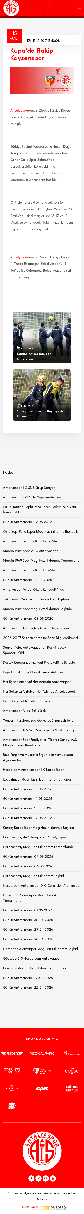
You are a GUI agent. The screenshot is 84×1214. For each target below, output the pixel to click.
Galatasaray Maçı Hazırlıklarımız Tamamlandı (38, 847)
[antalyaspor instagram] (46, 1178)
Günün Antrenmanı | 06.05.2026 (28, 866)
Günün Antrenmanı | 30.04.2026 (28, 920)
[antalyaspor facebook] (31, 1178)
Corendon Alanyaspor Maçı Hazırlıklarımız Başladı (41, 949)
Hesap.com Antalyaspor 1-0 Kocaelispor (33, 770)
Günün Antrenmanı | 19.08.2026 (27, 522)
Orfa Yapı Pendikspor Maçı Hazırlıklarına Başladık (40, 532)
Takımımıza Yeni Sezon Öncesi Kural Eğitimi (36, 599)
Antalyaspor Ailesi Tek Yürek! (25, 711)
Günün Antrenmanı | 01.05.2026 (27, 910)
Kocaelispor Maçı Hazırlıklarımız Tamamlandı (37, 779)
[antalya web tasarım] (28, 1208)
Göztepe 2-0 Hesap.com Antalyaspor (32, 958)
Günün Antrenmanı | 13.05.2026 (27, 808)
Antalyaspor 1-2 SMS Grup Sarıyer (29, 488)
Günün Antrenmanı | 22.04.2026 (28, 987)
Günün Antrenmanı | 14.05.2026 (27, 799)
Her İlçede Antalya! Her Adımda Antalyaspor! (37, 682)
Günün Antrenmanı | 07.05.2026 (28, 857)
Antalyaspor (19, 110)
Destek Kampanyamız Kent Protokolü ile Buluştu (39, 662)
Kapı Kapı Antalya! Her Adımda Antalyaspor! (37, 672)
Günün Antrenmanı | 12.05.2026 (27, 818)
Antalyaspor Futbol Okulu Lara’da (29, 570)
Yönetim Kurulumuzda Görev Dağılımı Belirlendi (38, 720)
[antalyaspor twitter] (38, 1178)
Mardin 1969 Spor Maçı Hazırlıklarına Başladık (37, 609)
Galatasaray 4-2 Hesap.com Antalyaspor (34, 837)
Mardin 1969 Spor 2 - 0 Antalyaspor (30, 551)
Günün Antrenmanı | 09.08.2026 (28, 618)
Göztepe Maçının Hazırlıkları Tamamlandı (34, 968)
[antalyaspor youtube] (53, 1178)
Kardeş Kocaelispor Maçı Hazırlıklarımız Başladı (38, 828)
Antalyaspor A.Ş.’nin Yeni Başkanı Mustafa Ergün (40, 730)
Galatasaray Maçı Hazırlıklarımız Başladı (34, 876)
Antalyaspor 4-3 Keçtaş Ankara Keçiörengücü (37, 628)
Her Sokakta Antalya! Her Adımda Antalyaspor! (39, 691)
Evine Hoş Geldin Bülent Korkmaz (28, 701)
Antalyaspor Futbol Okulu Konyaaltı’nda (33, 589)
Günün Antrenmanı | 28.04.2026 (28, 939)
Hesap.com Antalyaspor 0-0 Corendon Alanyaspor (42, 886)
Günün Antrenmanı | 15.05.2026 (27, 789)
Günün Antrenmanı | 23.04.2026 (28, 978)
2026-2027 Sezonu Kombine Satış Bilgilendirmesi (40, 638)
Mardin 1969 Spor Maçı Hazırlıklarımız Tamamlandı (41, 561)
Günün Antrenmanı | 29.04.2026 (28, 930)
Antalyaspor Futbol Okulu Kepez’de (30, 541)
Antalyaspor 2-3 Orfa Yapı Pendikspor (32, 497)
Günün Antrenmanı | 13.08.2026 (27, 580)
